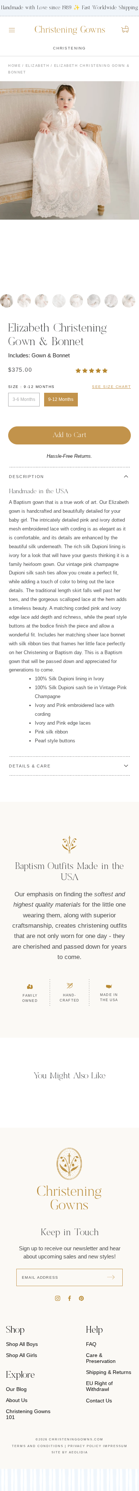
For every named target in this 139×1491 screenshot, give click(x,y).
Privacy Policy (85, 1446)
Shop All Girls (21, 1355)
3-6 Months (24, 399)
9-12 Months (60, 399)
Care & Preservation (101, 1358)
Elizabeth (38, 66)
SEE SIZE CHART (111, 387)
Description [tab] (26, 476)
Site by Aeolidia (70, 1452)
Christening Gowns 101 (28, 1414)
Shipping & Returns (108, 1372)
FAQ (91, 1344)
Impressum (115, 1446)
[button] (92, 370)
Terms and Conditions (37, 1446)
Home (14, 66)
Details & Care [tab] (29, 766)
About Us (16, 1400)
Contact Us (99, 1401)
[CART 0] (125, 29)
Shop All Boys (22, 1344)
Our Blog (16, 1389)
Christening (69, 48)
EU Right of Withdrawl (99, 1386)
